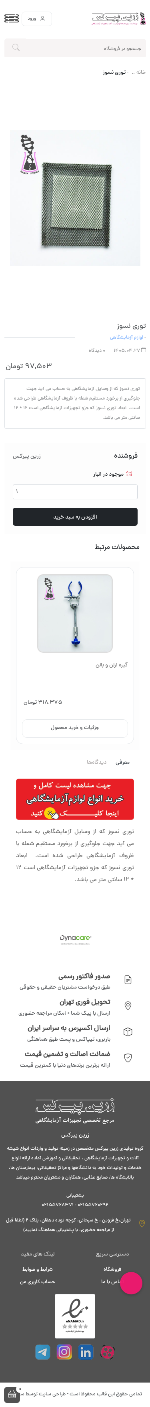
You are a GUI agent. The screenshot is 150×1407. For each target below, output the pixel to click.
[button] (12, 1395)
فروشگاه (112, 1270)
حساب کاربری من (37, 1282)
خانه (141, 73)
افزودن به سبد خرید (75, 517)
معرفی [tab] (123, 763)
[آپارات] (108, 1352)
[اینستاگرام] (64, 1352)
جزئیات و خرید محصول (75, 728)
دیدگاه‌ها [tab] (96, 763)
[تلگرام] (43, 1352)
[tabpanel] (75, 842)
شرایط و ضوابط (37, 1270)
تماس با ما (112, 1282)
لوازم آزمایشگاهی (126, 337)
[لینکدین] (86, 1352)
